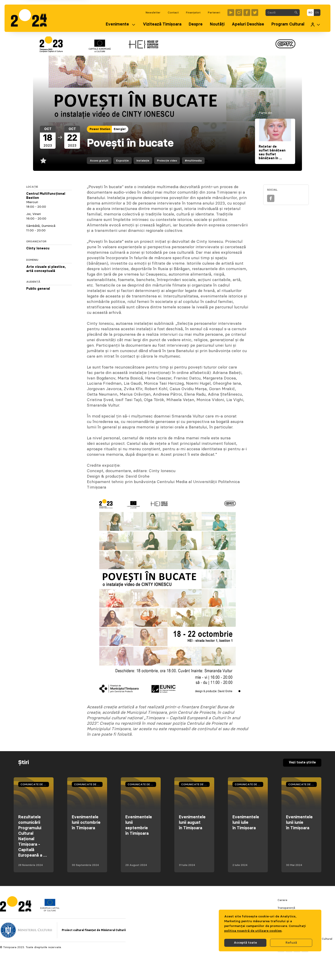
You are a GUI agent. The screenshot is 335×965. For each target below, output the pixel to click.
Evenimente (117, 24)
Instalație (143, 160)
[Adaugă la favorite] (43, 160)
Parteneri (214, 12)
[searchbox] (279, 12)
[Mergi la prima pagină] (31, 18)
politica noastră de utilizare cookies (253, 930)
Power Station (100, 129)
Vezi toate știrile (302, 762)
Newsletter (153, 12)
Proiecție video (167, 160)
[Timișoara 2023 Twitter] (254, 12)
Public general (38, 288)
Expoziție (122, 160)
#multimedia (193, 160)
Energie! (120, 129)
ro (310, 12)
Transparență (286, 907)
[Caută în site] (296, 12)
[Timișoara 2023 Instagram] (238, 12)
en (317, 12)
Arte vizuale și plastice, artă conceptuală (46, 269)
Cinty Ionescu (37, 248)
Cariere (282, 900)
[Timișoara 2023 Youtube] (230, 12)
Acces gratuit (99, 160)
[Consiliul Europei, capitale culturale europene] (49, 910)
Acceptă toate (245, 942)
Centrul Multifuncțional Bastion (45, 196)
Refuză (291, 942)
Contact (173, 12)
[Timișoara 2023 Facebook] (246, 12)
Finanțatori (193, 12)
